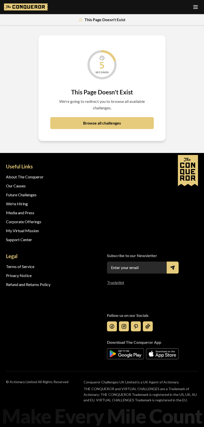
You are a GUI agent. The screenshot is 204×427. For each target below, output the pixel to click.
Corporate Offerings (23, 221)
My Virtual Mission (22, 230)
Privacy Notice (19, 275)
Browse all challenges (102, 123)
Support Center (19, 239)
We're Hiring (17, 203)
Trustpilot (115, 282)
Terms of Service (20, 266)
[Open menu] (195, 6)
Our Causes (16, 185)
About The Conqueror (25, 176)
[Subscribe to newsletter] (173, 268)
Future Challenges (21, 194)
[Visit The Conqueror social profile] (112, 326)
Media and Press (20, 212)
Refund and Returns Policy (28, 284)
